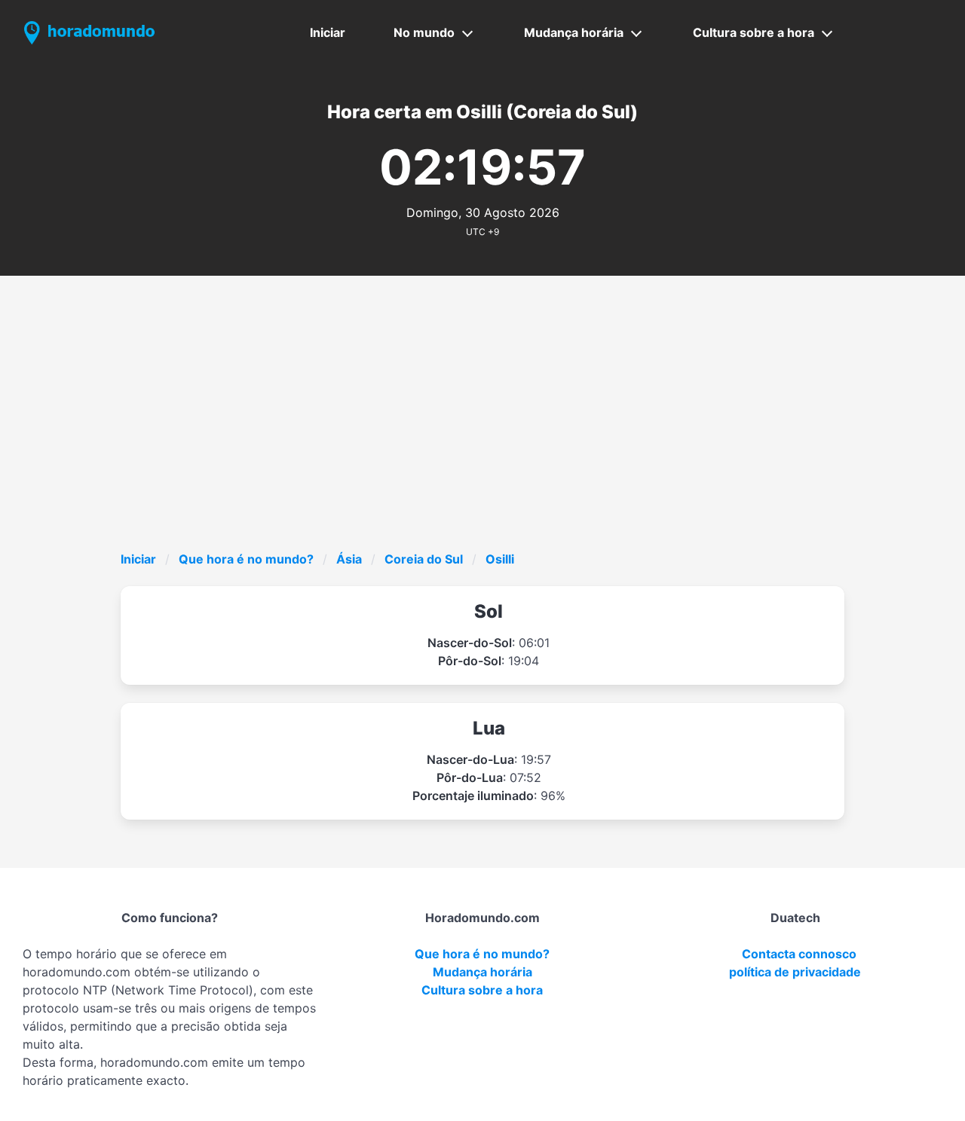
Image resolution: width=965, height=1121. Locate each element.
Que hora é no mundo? (246, 559)
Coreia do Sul (423, 559)
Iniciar (327, 32)
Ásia (349, 559)
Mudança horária (573, 32)
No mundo (424, 32)
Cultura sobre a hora (753, 32)
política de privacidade (795, 971)
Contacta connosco (799, 953)
